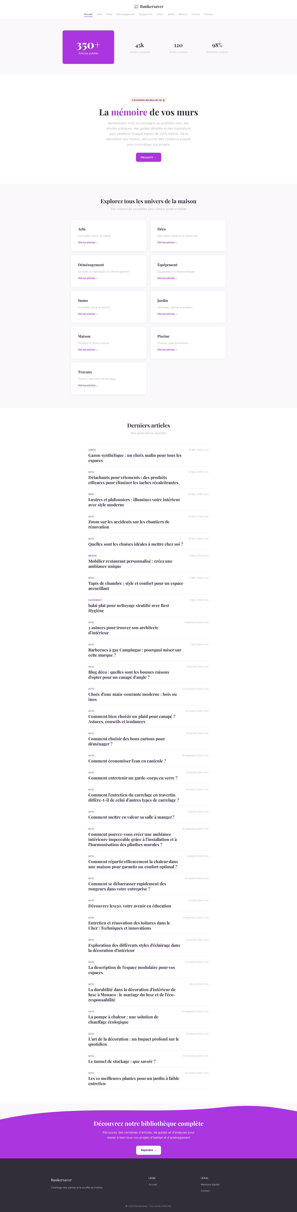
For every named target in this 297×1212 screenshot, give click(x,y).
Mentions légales (210, 1184)
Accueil (88, 14)
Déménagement (125, 14)
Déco (109, 14)
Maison (183, 14)
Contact (205, 1190)
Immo (160, 14)
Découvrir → (148, 157)
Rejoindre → (148, 1150)
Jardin (171, 14)
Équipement (145, 14)
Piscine (195, 14)
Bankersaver (148, 6)
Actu (99, 14)
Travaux (208, 14)
